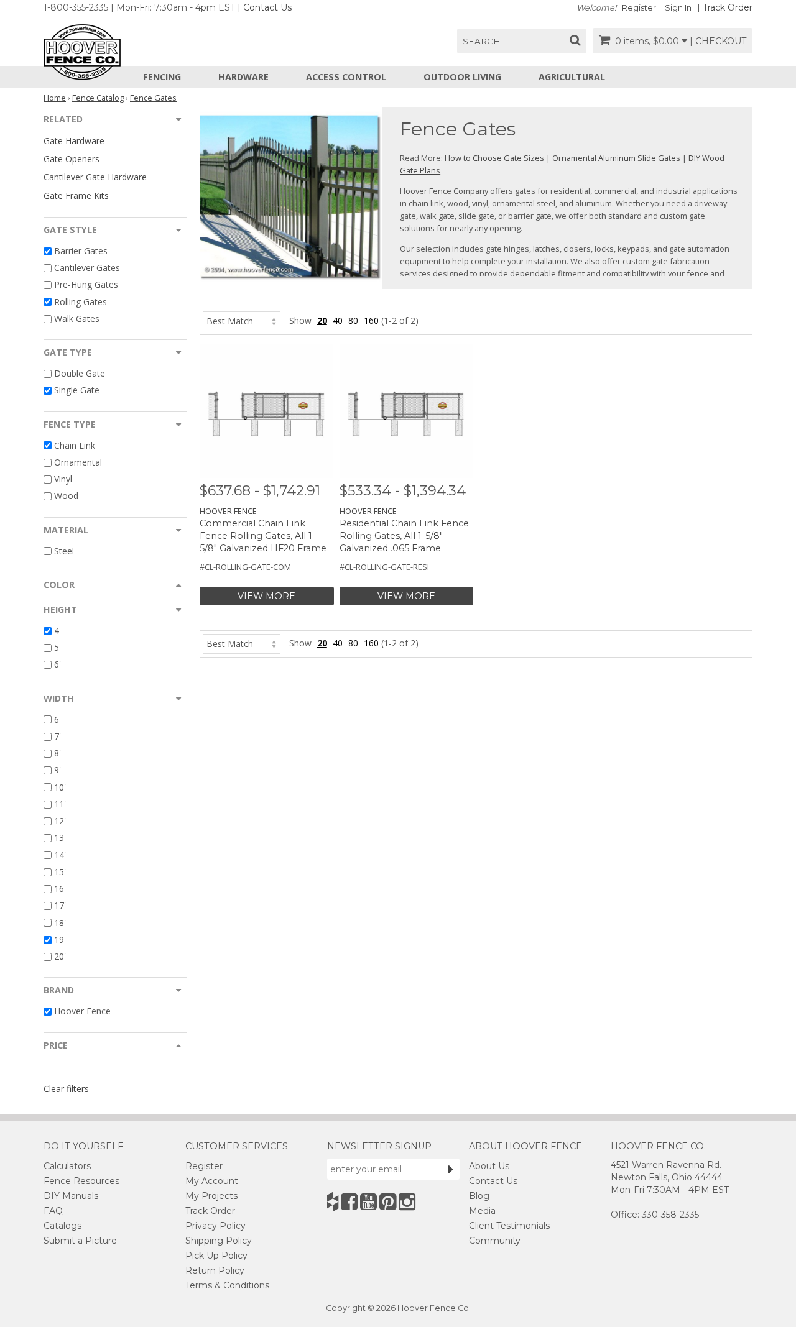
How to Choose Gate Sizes (494, 157)
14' (60, 855)
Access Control (346, 77)
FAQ (53, 1210)
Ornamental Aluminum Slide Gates (616, 157)
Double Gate (79, 373)
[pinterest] (387, 1202)
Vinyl (63, 479)
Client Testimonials (509, 1225)
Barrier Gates (81, 251)
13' (60, 838)
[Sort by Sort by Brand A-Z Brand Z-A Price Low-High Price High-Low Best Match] (241, 320)
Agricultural (572, 77)
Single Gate (77, 391)
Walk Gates (77, 318)
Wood (66, 496)
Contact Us (267, 7)
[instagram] (407, 1202)
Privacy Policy (215, 1225)
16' (60, 888)
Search (482, 41)
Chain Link (74, 445)
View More (266, 596)
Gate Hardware (74, 141)
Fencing (162, 77)
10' (60, 787)
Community (495, 1240)
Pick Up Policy (216, 1255)
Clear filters (66, 1089)
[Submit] (451, 1169)
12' (60, 821)
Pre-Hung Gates (86, 285)
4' (57, 630)
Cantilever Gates (87, 267)
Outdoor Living (462, 77)
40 (338, 320)
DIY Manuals (71, 1195)
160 (371, 320)
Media (482, 1210)
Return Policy (214, 1270)
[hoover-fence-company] (332, 1202)
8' (57, 753)
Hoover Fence (82, 1011)
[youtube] (368, 1202)
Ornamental (78, 462)
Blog (479, 1195)
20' (60, 956)
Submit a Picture (80, 1240)
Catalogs (62, 1225)
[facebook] (349, 1202)
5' (57, 647)
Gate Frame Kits (76, 195)
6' (57, 665)
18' (60, 923)
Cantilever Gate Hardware (95, 177)
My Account (211, 1181)
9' (57, 770)
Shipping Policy (218, 1240)
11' (60, 804)
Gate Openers (72, 159)
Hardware (243, 77)
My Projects (211, 1195)
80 (353, 320)
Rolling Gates (80, 302)
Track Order (727, 7)
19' (60, 939)
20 (322, 320)
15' (60, 872)
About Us (489, 1166)
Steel (64, 551)
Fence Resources (81, 1181)
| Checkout (718, 41)
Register (639, 7)
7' (57, 736)
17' (60, 906)
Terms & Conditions (227, 1285)
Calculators (67, 1166)
